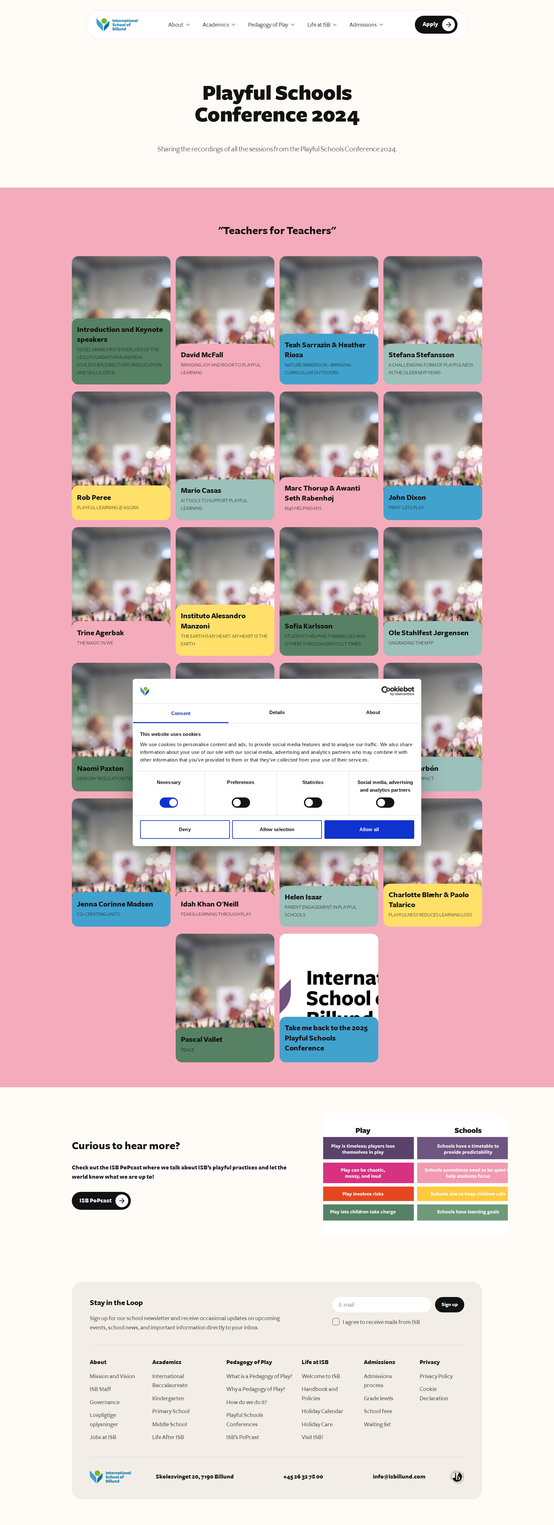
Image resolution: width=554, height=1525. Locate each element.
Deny (184, 829)
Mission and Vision (112, 1376)
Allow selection (277, 829)
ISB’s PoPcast (242, 1437)
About (175, 24)
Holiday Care (317, 1424)
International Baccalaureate (170, 1381)
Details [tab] (277, 712)
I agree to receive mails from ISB (381, 1322)
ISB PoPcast (96, 1200)
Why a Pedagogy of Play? (255, 1389)
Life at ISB (318, 24)
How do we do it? (246, 1402)
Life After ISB (168, 1437)
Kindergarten (168, 1398)
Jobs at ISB (103, 1437)
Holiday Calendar (322, 1411)
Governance (105, 1402)
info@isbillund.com (399, 1476)
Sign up (449, 1305)
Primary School (170, 1411)
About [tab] (373, 712)
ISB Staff (100, 1389)
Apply (430, 24)
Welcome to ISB (321, 1376)
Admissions (363, 24)
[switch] (241, 802)
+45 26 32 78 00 (303, 1476)
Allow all (369, 829)
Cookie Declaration (434, 1394)
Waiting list (377, 1424)
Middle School (169, 1424)
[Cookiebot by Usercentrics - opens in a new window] (386, 691)
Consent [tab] (180, 713)
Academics (216, 24)
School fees (378, 1411)
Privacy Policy (436, 1376)
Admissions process (378, 1381)
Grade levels (378, 1398)
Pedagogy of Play (268, 24)
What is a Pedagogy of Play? (259, 1376)
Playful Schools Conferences (244, 1419)
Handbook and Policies (320, 1394)
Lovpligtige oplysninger (104, 1419)
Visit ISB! (312, 1437)
